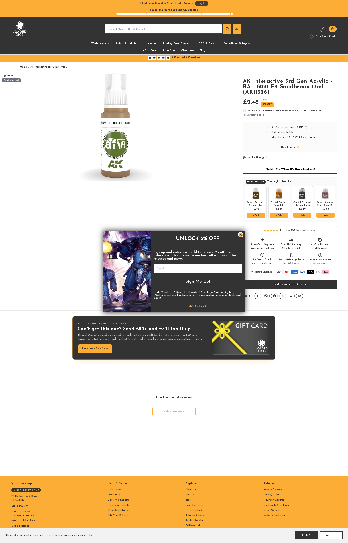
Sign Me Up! (197, 282)
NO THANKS (197, 307)
